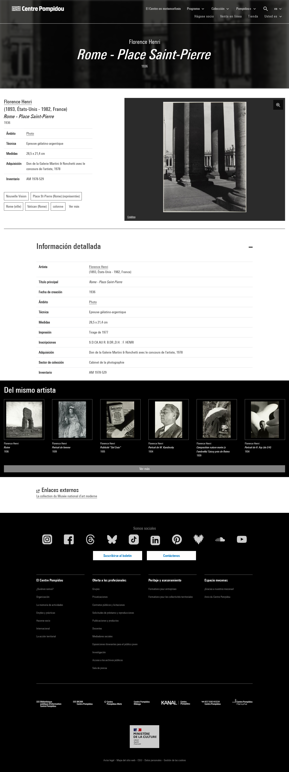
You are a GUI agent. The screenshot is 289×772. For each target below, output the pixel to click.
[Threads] (90, 540)
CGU (140, 760)
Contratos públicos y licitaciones (108, 604)
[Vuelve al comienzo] (279, 762)
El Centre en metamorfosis (165, 8)
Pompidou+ (244, 8)
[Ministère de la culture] (144, 736)
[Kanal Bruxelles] (178, 706)
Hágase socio (205, 16)
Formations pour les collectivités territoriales (170, 596)
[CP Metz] (116, 706)
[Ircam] (85, 706)
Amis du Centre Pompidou (217, 596)
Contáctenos (171, 556)
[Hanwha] (242, 706)
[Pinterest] (177, 540)
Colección (218, 8)
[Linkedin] (155, 540)
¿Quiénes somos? (44, 589)
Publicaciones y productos (105, 620)
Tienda (254, 16)
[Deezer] (198, 540)
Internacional (43, 628)
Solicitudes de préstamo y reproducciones (113, 612)
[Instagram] (47, 540)
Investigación (99, 652)
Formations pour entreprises (162, 589)
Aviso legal (109, 760)
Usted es (271, 16)
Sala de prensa (99, 668)
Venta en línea (231, 16)
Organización (43, 596)
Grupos (95, 589)
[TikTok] (133, 540)
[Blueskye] (112, 540)
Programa (194, 8)
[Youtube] (242, 540)
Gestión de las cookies (175, 760)
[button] (144, 247)
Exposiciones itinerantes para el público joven (115, 644)
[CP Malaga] (145, 706)
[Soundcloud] (220, 540)
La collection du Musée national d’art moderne (66, 496)
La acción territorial (46, 636)
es (276, 8)
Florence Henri (18, 102)
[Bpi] (51, 706)
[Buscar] (265, 9)
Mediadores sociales (102, 636)
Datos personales (153, 760)
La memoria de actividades (49, 604)
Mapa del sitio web (126, 760)
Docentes (97, 628)
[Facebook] (69, 540)
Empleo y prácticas (45, 612)
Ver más (144, 469)
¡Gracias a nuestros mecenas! (219, 589)
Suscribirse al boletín (117, 556)
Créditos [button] (131, 216)
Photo (30, 133)
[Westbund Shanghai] (214, 706)
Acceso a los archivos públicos (107, 660)
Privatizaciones (100, 596)
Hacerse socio (43, 620)
